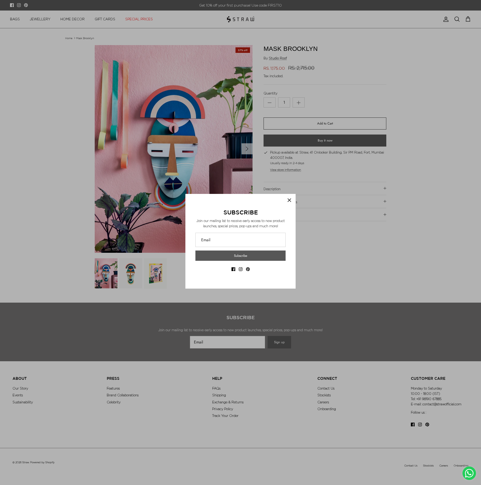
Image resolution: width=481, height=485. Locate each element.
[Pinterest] (248, 269)
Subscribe (240, 255)
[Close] (289, 200)
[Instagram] (241, 269)
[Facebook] (233, 269)
